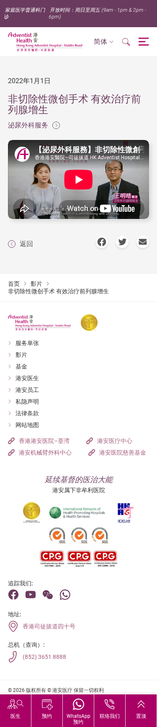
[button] (103, 42)
